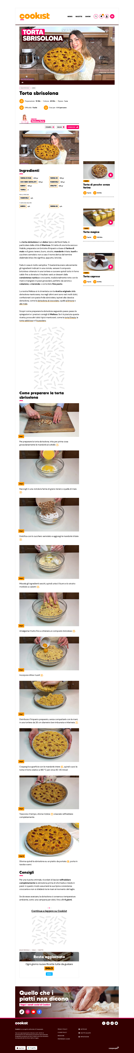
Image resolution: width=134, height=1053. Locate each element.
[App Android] (32, 1048)
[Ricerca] (96, 16)
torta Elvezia (70, 317)
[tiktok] (21, 1011)
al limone (70, 300)
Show (88, 16)
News (70, 16)
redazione (61, 1036)
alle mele (23, 303)
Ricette (79, 16)
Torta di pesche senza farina (96, 186)
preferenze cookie (64, 1039)
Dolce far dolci (24, 950)
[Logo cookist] (35, 16)
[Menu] (112, 16)
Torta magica (91, 232)
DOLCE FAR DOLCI (25, 88)
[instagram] (27, 1011)
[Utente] (107, 16)
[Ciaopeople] (114, 1048)
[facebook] (39, 1011)
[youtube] (33, 1011)
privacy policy (62, 1029)
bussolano (41, 320)
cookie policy (62, 1032)
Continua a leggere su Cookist (49, 911)
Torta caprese (91, 276)
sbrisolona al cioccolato (48, 300)
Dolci (34, 950)
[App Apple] (20, 1048)
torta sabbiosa (26, 320)
